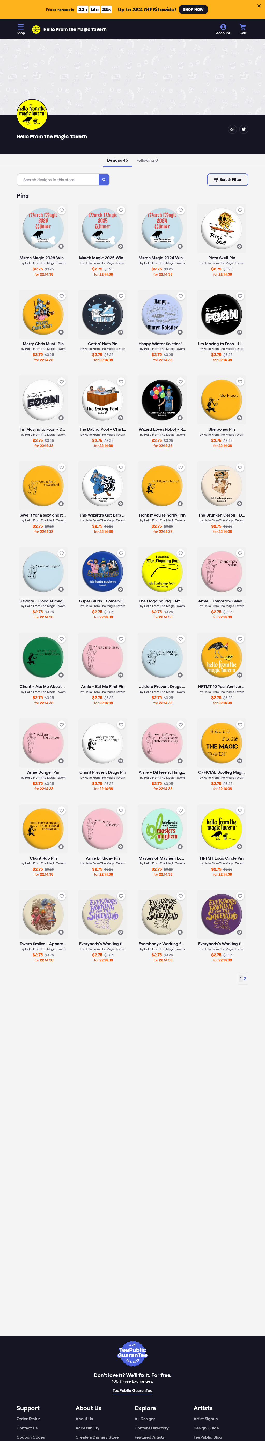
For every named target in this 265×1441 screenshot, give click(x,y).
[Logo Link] (36, 29)
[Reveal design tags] (61, 246)
